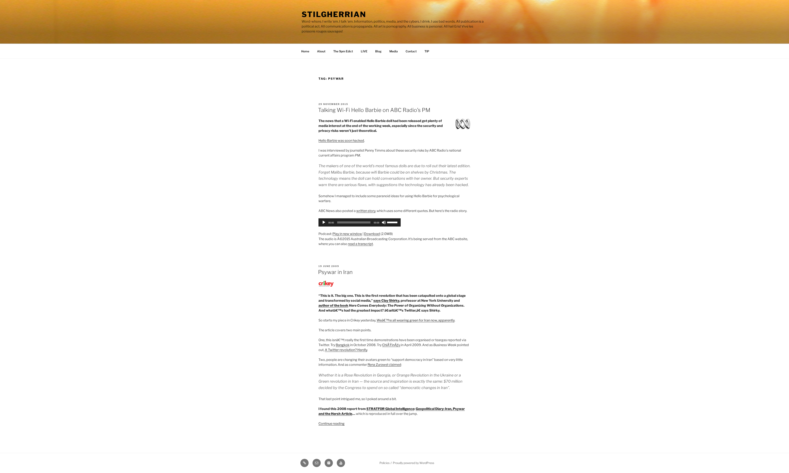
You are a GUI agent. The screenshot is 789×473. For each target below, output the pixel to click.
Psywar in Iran (335, 272)
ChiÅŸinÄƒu (391, 345)
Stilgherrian (334, 14)
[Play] (324, 222)
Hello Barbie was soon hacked (341, 141)
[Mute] (384, 222)
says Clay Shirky (386, 301)
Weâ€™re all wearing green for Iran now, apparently (415, 320)
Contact (411, 51)
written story (365, 211)
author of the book (333, 305)
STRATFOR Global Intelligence (390, 409)
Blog (378, 51)
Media (393, 51)
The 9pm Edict (343, 51)
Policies (385, 463)
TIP (426, 51)
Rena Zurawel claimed (384, 365)
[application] (359, 222)
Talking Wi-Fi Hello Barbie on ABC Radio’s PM (374, 110)
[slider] (393, 222)
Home (305, 51)
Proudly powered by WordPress (413, 463)
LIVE (364, 51)
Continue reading (331, 424)
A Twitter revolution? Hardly (346, 350)
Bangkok (343, 345)
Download (372, 234)
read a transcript (360, 244)
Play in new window (347, 234)
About (321, 51)
